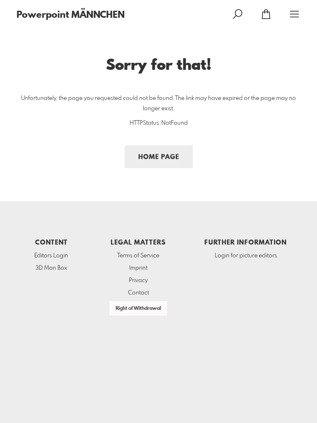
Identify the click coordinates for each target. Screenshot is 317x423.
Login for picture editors (246, 256)
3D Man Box (51, 268)
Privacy (138, 280)
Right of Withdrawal (138, 308)
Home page (158, 157)
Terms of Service (138, 256)
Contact (138, 293)
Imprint (138, 268)
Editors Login (51, 256)
